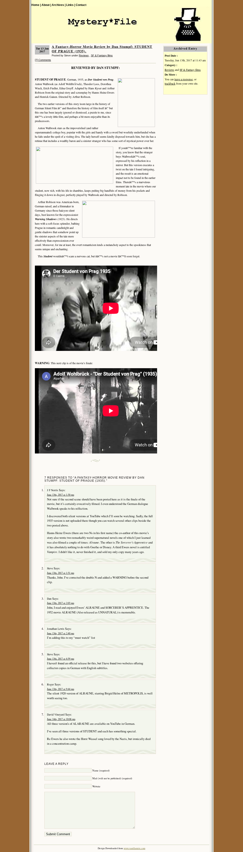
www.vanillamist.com (134, 848)
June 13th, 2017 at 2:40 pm (60, 633)
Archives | (58, 4)
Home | (36, 4)
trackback (170, 83)
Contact (81, 4)
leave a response (183, 79)
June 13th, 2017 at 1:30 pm (60, 494)
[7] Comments (43, 60)
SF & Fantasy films (102, 55)
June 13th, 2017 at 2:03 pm (60, 603)
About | (46, 4)
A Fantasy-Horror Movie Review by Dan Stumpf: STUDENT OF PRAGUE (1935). (102, 49)
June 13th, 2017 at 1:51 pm (60, 573)
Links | (70, 4)
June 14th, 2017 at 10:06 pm (61, 719)
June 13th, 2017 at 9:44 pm (60, 689)
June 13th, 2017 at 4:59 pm (60, 658)
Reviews (84, 55)
